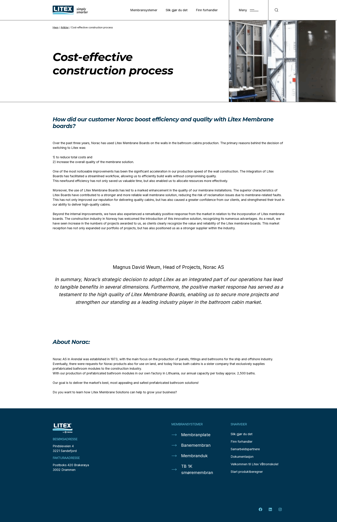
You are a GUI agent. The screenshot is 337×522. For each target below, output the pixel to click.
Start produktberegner (247, 471)
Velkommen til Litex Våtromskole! (255, 464)
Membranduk (194, 455)
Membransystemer (143, 10)
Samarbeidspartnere (245, 449)
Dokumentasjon (242, 456)
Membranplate (195, 434)
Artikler (65, 27)
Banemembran (196, 445)
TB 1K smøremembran (197, 469)
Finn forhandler (207, 10)
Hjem (55, 27)
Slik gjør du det (176, 10)
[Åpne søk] (276, 10)
